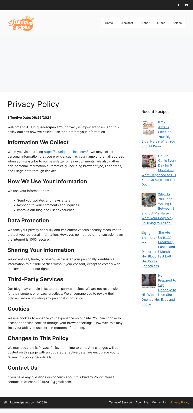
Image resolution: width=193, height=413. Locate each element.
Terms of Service (120, 402)
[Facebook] (178, 5)
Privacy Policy (180, 402)
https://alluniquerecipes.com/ (66, 152)
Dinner (145, 23)
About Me (142, 402)
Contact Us (159, 402)
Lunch (161, 23)
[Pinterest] (186, 5)
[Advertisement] (96, 63)
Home (109, 23)
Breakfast (126, 23)
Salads (177, 23)
